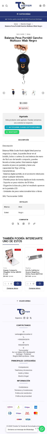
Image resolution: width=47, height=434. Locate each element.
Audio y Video (23, 373)
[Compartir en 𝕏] (18, 224)
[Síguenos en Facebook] (27, 318)
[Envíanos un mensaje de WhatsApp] (42, 429)
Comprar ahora (10, 288)
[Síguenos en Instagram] (24, 318)
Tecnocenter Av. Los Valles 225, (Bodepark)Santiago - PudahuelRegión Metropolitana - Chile (23, 353)
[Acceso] (40, 6)
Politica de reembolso (23, 393)
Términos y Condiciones (23, 390)
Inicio (16, 24)
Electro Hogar (26, 24)
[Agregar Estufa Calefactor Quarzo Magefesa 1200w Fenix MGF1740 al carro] (37, 284)
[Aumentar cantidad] (9, 284)
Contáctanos (23, 387)
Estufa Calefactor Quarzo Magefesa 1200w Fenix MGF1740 (32, 272)
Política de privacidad (24, 396)
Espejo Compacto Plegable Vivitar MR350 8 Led (10, 272)
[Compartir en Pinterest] (29, 224)
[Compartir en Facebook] (13, 224)
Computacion (23, 367)
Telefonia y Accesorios (23, 370)
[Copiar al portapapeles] (34, 224)
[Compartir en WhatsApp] (23, 224)
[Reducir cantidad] (3, 284)
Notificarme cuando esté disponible (24, 127)
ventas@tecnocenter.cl (23, 334)
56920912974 (23, 345)
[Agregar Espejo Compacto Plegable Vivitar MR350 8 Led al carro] (15, 284)
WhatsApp (13, 132)
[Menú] (3, 6)
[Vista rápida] (4, 257)
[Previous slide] (4, 93)
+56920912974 (23, 339)
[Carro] (44, 6)
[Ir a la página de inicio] (23, 6)
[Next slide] (42, 93)
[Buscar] (6, 6)
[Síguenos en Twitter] (31, 318)
